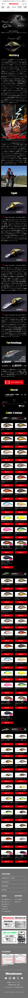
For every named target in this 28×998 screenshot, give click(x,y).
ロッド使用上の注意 (6, 911)
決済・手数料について (6, 899)
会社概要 (9, 982)
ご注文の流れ (4, 906)
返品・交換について (6, 904)
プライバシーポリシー (16, 982)
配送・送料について (6, 901)
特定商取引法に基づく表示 (14, 984)
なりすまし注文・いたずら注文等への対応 (14, 987)
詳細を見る (7, 433)
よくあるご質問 (18, 899)
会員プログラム (5, 909)
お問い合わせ (17, 901)
